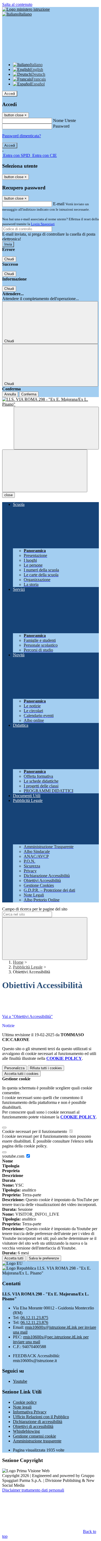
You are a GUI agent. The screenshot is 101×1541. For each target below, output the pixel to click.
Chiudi (9, 259)
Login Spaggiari (43, 224)
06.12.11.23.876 (34, 1322)
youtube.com (13, 1156)
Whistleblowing (26, 1431)
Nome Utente (64, 120)
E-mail (58, 203)
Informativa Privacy (30, 1412)
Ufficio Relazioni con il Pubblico (41, 1416)
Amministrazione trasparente (37, 1441)
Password (61, 126)
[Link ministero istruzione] (26, 9)
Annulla (10, 394)
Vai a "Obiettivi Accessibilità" (27, 1016)
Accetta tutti (21, 1074)
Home (18, 962)
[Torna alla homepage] (50, 402)
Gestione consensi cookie (34, 1436)
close (8, 495)
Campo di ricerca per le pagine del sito (34, 909)
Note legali (22, 1407)
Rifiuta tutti (46, 1068)
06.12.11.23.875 (34, 1317)
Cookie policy (25, 1402)
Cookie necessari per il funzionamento (35, 1131)
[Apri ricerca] (56, 428)
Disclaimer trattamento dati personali (33, 1490)
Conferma (28, 394)
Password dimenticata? (21, 136)
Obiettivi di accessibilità (33, 1426)
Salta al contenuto (17, 4)
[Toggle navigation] (44, 470)
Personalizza (14, 1068)
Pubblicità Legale (28, 967)
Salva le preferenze (44, 1258)
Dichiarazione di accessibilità (37, 1421)
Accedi (9, 94)
